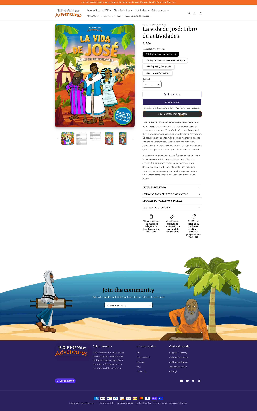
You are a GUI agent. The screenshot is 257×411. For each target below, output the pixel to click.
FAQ (138, 352)
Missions (140, 362)
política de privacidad (178, 362)
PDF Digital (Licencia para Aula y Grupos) (165, 60)
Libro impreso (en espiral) (157, 73)
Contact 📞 (142, 371)
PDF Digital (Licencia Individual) (160, 54)
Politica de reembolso (179, 357)
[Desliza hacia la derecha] (133, 138)
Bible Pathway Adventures (85, 403)
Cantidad (146, 79)
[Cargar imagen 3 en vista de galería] (95, 138)
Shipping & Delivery (178, 352)
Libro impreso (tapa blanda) (158, 66)
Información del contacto (178, 403)
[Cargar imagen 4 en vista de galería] (109, 138)
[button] (98, 10)
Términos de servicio (178, 367)
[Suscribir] (149, 305)
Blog (138, 367)
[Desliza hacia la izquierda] (58, 138)
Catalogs (173, 371)
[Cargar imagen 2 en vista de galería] (81, 138)
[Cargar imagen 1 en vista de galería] (67, 138)
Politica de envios (160, 403)
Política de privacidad (125, 403)
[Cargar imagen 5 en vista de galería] (123, 138)
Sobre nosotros (143, 357)
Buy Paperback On (167, 114)
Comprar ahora (172, 102)
